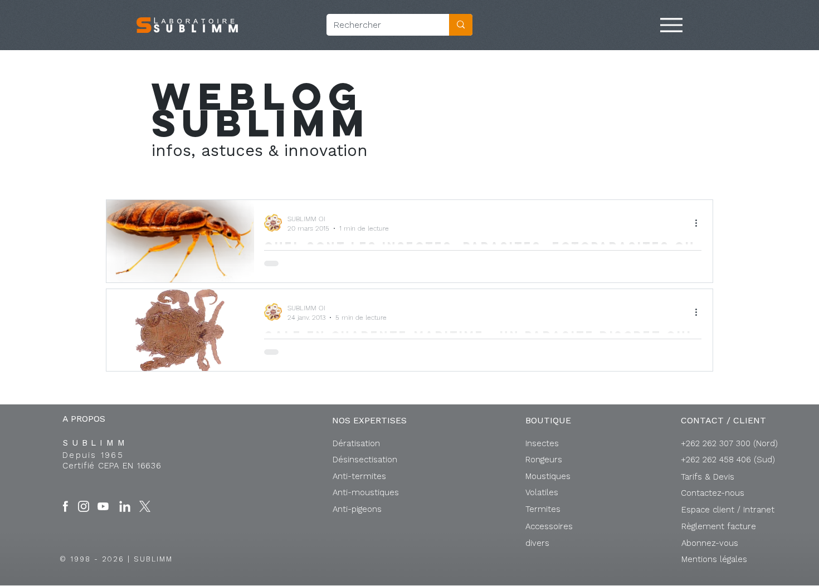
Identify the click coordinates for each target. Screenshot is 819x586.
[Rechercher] (460, 25)
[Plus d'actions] (699, 222)
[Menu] (671, 25)
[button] (727, 510)
